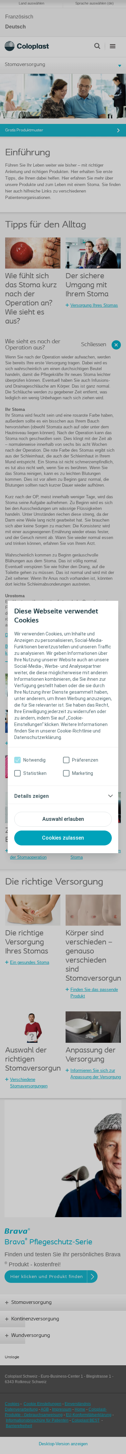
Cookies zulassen (63, 838)
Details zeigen (31, 796)
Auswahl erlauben (63, 819)
